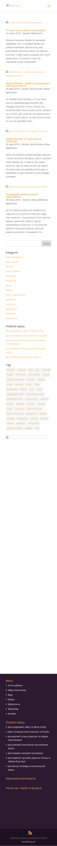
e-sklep (46, 374)
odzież (39, 389)
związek (28, 428)
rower (9, 408)
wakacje (44, 418)
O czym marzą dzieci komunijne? (26, 30)
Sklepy (47, 88)
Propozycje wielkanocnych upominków (22, 196)
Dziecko (26, 33)
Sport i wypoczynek (15, 294)
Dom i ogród (12, 261)
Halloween (11, 276)
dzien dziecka (34, 374)
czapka (10, 374)
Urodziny (10, 304)
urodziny (34, 418)
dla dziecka (20, 374)
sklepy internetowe (15, 413)
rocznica (41, 404)
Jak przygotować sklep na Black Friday (25, 330)
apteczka (11, 370)
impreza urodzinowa (15, 379)
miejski (23, 389)
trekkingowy (22, 418)
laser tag (19, 384)
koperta (41, 379)
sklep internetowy (34, 408)
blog (30, 370)
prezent (10, 404)
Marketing (11, 280)
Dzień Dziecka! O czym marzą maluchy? (23, 140)
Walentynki (11, 309)
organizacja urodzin (35, 394)
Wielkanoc (43, 199)
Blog (10, 694)
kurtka (9, 384)
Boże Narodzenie (14, 257)
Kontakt (12, 713)
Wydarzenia (36, 33)
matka (37, 384)
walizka (10, 423)
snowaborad (31, 413)
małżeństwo (12, 389)
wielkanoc (20, 423)
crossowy (46, 370)
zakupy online (33, 423)
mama (28, 384)
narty (31, 389)
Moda (9, 285)
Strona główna (15, 685)
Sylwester (11, 299)
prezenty (20, 404)
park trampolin (31, 399)
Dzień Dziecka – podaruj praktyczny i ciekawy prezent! (28, 84)
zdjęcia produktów (14, 428)
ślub (37, 428)
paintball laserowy (14, 399)
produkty (31, 404)
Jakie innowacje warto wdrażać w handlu (26, 335)
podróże (44, 399)
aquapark (22, 370)
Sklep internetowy (17, 690)
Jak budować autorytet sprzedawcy (23, 357)
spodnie (43, 413)
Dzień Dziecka (36, 88)
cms (37, 370)
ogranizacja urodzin (15, 394)
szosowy (10, 418)
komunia (31, 379)
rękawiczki (19, 408)
